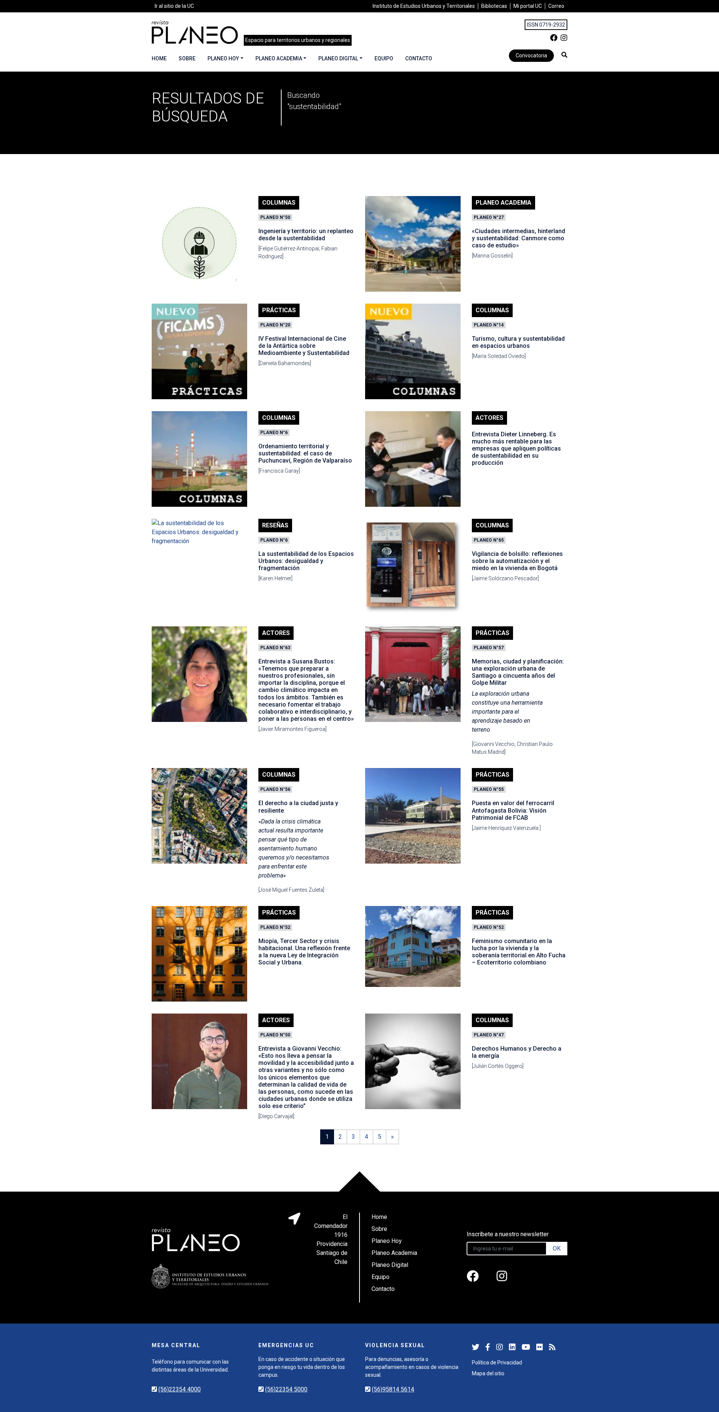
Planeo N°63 (275, 647)
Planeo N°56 (275, 789)
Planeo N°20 (275, 325)
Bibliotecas (494, 6)
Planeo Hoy (223, 58)
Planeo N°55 (489, 789)
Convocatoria (531, 55)
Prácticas (279, 310)
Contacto (418, 58)
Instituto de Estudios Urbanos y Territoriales (424, 6)
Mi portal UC (527, 6)
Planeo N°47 (489, 1035)
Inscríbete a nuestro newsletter (508, 1234)
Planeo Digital (338, 58)
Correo (556, 6)
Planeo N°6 (274, 432)
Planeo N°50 (275, 217)
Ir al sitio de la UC (174, 6)
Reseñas (275, 525)
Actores (489, 417)
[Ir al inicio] (195, 32)
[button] (564, 55)
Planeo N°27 (489, 217)
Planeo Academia (278, 58)
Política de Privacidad (497, 1363)
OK (557, 1248)
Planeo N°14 (489, 325)
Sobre (187, 58)
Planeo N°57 (489, 647)
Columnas (278, 202)
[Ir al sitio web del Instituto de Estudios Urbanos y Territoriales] (210, 1276)
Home (159, 58)
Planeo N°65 (489, 540)
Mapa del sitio (488, 1373)
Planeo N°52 (275, 927)
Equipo (383, 58)
